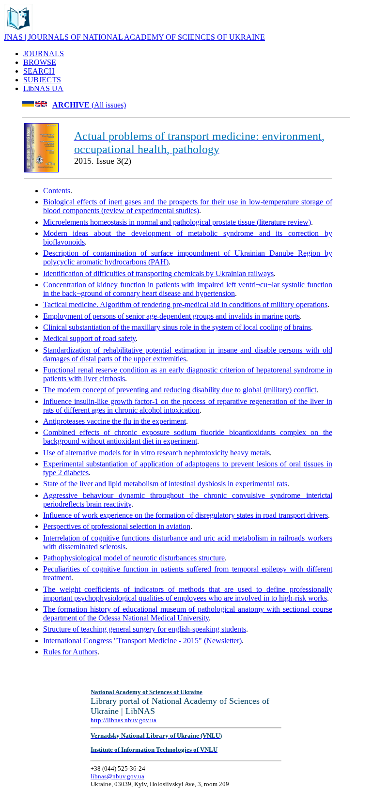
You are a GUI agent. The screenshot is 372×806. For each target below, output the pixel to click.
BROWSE (39, 62)
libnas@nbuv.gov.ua (117, 776)
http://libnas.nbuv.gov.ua (123, 720)
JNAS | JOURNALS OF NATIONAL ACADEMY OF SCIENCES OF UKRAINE (134, 37)
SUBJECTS (42, 80)
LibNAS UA (43, 88)
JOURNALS (43, 53)
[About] (18, 30)
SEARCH (39, 71)
